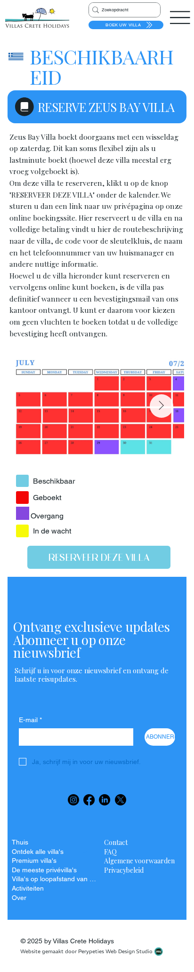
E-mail (30, 720)
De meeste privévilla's (44, 870)
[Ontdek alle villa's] (85, 852)
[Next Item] (161, 406)
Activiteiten (28, 888)
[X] (120, 799)
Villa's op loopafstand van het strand (54, 879)
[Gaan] (22, 481)
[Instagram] (73, 799)
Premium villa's (34, 860)
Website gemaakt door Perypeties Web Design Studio (86, 951)
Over (19, 897)
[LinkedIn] (104, 799)
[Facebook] (89, 799)
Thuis (20, 842)
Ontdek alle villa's (38, 851)
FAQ (110, 851)
